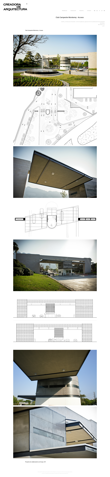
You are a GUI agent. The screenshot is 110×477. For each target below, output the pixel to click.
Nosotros (81, 10)
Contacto (89, 10)
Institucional (73, 10)
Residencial (64, 10)
